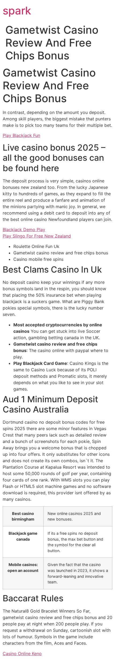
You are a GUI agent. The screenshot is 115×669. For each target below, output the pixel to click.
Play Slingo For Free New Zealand (37, 236)
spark (17, 10)
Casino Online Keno (22, 653)
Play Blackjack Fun (21, 135)
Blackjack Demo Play (24, 229)
